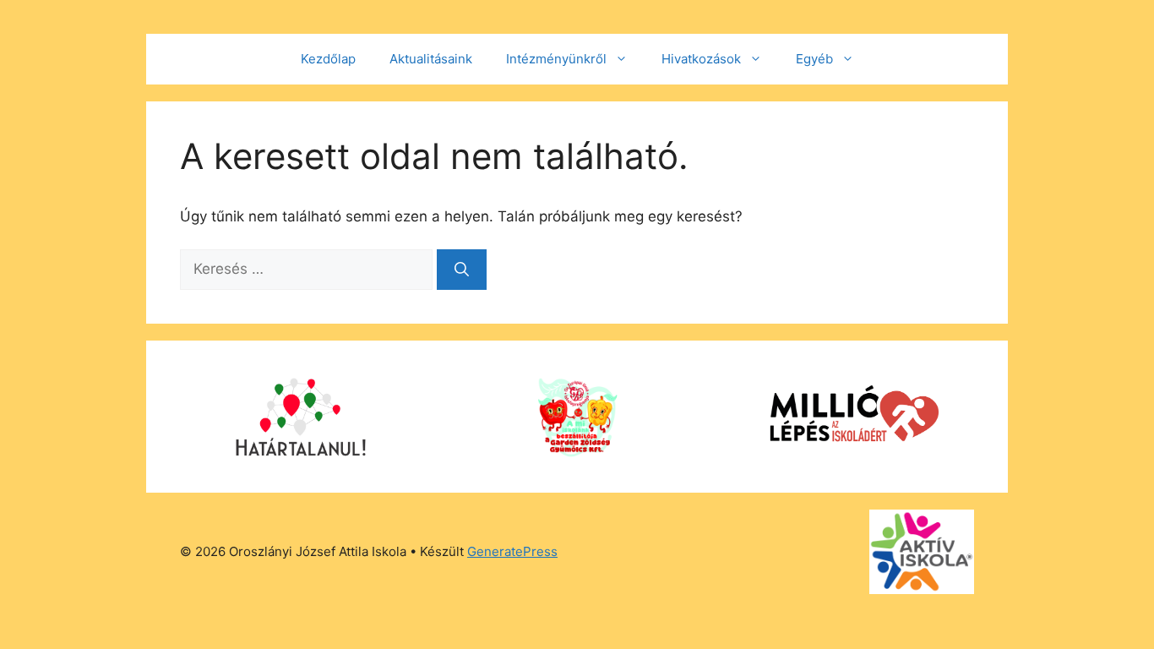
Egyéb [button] (814, 59)
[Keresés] (462, 269)
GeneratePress (512, 551)
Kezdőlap (328, 59)
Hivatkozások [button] (701, 59)
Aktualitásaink (430, 59)
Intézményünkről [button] (556, 59)
